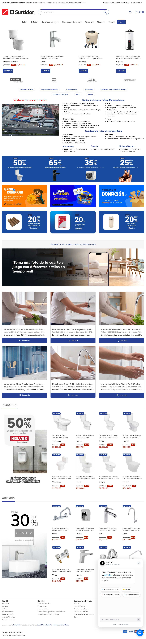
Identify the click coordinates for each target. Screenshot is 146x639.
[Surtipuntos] (24, 196)
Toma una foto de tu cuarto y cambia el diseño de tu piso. (73, 244)
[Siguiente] (141, 50)
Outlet (90, 94)
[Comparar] (130, 12)
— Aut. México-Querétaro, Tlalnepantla (122, 109)
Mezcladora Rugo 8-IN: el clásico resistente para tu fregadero (73, 384)
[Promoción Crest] (73, 222)
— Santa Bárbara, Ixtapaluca (79, 127)
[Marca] (16, 80)
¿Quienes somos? (7, 612)
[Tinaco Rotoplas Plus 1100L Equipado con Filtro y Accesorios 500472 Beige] (91, 39)
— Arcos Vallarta (75, 143)
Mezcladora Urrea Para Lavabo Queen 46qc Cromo (62, 570)
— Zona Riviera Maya (104, 149)
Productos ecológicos (60, 94)
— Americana (75, 139)
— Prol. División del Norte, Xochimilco (82, 125)
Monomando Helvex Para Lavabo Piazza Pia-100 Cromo (85, 570)
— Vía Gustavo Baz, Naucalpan (122, 112)
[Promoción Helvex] (19, 169)
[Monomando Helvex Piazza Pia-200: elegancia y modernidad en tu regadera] (121, 363)
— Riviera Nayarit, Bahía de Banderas (131, 150)
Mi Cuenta (5, 609)
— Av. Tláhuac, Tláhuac (78, 123)
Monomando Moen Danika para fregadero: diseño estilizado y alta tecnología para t (24, 384)
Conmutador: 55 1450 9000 (11, 2)
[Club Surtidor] (73, 196)
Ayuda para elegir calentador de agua (113, 89)
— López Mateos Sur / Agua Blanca (125, 139)
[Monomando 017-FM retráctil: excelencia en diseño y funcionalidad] (24, 308)
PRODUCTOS (45, 332)
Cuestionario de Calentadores (84, 614)
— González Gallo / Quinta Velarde (80, 137)
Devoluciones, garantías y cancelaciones (51, 612)
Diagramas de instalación (49, 89)
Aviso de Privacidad (8, 617)
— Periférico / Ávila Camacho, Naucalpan (122, 115)
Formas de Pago (43, 609)
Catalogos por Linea (81, 609)
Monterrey (68, 146)
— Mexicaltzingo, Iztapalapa (77, 121)
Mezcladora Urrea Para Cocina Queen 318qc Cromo (60, 529)
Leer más (24, 340)
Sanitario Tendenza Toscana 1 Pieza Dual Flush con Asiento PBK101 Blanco (61, 436)
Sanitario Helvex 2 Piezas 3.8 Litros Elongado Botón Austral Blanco (108, 436)
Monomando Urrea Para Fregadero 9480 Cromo (131, 529)
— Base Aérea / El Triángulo (121, 137)
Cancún (95, 146)
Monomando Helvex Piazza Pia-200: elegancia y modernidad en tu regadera (121, 384)
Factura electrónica (26, 89)
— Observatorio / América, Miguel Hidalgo (82, 111)
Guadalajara (68, 134)
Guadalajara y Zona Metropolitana (103, 131)
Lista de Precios (79, 606)
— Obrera (74, 141)
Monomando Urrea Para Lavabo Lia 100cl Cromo (107, 529)
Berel (78, 94)
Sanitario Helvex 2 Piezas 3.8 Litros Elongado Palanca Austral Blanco (85, 436)
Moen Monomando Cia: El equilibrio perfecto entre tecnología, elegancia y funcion (73, 329)
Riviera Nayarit (127, 146)
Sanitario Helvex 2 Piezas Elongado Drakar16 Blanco (109, 478)
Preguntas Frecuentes (9, 620)
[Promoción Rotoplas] (121, 222)
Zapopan (109, 134)
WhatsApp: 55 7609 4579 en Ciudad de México (69, 2)
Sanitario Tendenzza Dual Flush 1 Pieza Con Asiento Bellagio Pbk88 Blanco (61, 478)
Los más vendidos (34, 332)
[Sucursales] (30, 120)
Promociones (42, 606)
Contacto (5, 606)
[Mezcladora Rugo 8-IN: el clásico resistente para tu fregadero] (73, 363)
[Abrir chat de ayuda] (139, 632)
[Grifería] (24, 541)
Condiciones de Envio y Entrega (48, 614)
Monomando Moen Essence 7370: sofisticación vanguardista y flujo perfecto (121, 329)
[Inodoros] (24, 448)
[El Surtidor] (18, 12)
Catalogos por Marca (81, 612)
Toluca (108, 119)
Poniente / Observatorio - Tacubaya (78, 103)
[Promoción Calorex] (91, 169)
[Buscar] (105, 12)
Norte (107, 103)
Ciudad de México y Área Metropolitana (103, 100)
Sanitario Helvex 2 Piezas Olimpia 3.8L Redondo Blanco (132, 436)
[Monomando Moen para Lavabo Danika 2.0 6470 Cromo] (54, 39)
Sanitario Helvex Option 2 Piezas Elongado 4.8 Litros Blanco (85, 478)
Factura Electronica (44, 603)
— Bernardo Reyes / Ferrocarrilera (75, 150)
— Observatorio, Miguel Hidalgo (81, 107)
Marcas (76, 603)
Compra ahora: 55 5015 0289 (32, 2)
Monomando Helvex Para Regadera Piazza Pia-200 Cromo (85, 529)
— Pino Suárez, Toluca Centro (121, 121)
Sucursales (48, 2)
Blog (75, 617)
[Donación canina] (121, 196)
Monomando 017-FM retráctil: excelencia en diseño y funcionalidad (24, 329)
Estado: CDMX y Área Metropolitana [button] (115, 3)
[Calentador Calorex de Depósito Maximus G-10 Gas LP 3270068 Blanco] (129, 39)
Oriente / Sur (68, 119)
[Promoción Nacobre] (126, 169)
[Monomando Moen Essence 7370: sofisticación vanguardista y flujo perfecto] (121, 308)
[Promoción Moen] (55, 169)
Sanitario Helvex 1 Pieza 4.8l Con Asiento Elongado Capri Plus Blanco (132, 478)
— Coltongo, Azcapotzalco (119, 106)
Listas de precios (71, 89)
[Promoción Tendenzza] (24, 222)
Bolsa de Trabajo (7, 614)
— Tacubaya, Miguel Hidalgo (77, 114)
